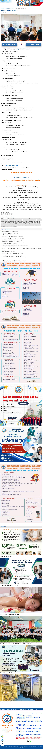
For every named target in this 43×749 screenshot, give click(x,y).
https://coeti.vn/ (9, 169)
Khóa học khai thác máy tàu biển (9, 255)
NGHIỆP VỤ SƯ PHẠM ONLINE (8, 231)
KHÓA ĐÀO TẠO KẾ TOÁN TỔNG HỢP (9, 246)
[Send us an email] (28, 741)
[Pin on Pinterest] (10, 214)
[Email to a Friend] (8, 214)
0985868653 (17, 177)
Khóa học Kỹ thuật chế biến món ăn (10, 253)
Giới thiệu (8, 709)
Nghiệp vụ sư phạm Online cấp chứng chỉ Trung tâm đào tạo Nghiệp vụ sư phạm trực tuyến (21, 223)
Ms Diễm (2, 741)
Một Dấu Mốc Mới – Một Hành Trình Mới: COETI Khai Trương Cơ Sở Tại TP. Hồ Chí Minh (21, 248)
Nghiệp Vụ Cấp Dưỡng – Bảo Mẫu (9, 240)
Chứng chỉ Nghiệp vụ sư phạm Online (14, 218)
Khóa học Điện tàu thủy (7, 233)
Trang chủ (2, 8)
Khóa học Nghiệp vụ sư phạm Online (16, 221)
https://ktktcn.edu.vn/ (18, 183)
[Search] (41, 3)
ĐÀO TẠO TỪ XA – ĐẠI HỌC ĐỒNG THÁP (10, 236)
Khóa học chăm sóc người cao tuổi (10, 238)
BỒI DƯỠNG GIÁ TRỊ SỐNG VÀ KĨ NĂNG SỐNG (11, 256)
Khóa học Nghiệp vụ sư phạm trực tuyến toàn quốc (13, 222)
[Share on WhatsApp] (2, 214)
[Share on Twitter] (6, 214)
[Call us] (30, 741)
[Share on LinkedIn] (12, 214)
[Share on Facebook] (4, 214)
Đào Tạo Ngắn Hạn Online (32, 709)
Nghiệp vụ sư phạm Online (28, 222)
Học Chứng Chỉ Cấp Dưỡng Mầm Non (10, 241)
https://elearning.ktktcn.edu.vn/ (21, 185)
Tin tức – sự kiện (14, 709)
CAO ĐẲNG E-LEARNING (7, 243)
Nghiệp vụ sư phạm (21, 49)
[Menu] (1, 3)
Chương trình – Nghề (22, 709)
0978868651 (26, 177)
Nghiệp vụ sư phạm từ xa (11, 226)
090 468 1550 (15, 165)
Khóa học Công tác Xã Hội (8, 234)
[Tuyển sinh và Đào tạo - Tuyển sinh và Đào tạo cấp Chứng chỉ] (21, 3)
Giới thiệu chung (6, 251)
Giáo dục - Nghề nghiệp (9, 8)
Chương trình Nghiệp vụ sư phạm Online (30, 218)
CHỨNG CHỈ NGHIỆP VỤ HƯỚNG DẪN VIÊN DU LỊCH (12, 245)
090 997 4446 (8, 165)
